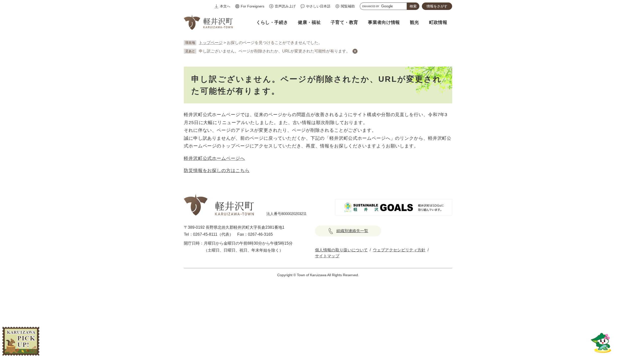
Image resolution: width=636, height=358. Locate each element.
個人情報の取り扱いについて (341, 250)
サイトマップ (327, 256)
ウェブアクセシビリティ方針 (399, 250)
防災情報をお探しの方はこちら (217, 170)
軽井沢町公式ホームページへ (214, 158)
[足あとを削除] (355, 51)
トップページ (211, 43)
